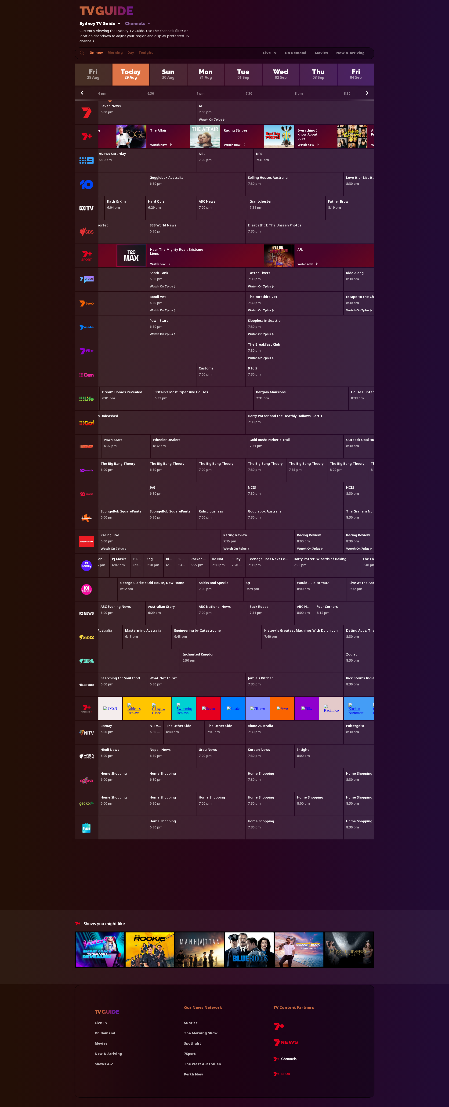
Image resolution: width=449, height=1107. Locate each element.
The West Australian (202, 1064)
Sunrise (191, 1023)
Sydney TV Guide (98, 23)
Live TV (269, 52)
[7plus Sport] (282, 1074)
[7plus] (278, 1028)
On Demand (295, 52)
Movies (321, 52)
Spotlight (192, 1043)
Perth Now (193, 1074)
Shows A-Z (104, 1064)
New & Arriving (350, 52)
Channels (135, 23)
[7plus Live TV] (286, 1059)
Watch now (158, 144)
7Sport (190, 1053)
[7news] (285, 1044)
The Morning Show (200, 1033)
